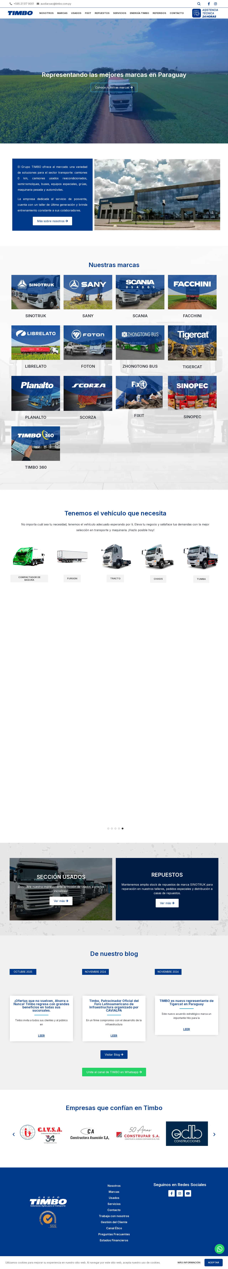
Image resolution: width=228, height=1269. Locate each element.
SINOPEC (192, 416)
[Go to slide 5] (122, 828)
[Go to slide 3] (115, 828)
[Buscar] (199, 3)
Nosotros (114, 1185)
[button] (13, 1134)
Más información (189, 1262)
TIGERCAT (192, 366)
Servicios (114, 1204)
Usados (114, 1198)
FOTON (88, 366)
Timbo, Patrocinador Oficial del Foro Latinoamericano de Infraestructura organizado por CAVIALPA (114, 1005)
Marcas (114, 1192)
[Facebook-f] (209, 4)
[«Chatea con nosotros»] (219, 1249)
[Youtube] (188, 1193)
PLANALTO (35, 417)
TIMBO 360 (36, 467)
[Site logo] (20, 12)
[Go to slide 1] (108, 828)
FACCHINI (192, 315)
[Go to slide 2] (112, 828)
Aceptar (213, 1262)
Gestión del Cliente (114, 1222)
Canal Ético (114, 1228)
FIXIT (139, 415)
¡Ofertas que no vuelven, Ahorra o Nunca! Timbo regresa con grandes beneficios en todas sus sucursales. (41, 1005)
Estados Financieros (114, 1240)
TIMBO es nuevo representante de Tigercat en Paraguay (186, 1002)
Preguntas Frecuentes (114, 1234)
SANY (88, 315)
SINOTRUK (35, 315)
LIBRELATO (35, 366)
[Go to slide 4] (119, 828)
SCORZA (88, 417)
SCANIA (140, 315)
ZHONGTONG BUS (140, 366)
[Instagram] (215, 4)
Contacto (114, 1210)
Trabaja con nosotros (114, 1216)
